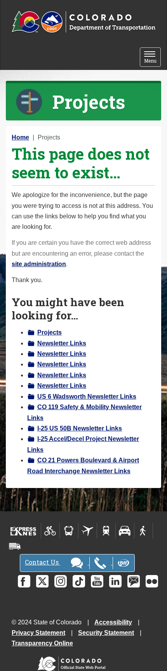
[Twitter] (42, 581)
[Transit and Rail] (68, 531)
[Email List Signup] (133, 581)
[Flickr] (152, 581)
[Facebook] (24, 581)
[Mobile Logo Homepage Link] (83, 22)
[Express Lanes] (23, 531)
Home (20, 137)
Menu (152, 58)
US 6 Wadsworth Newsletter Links (86, 396)
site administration (39, 264)
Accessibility (113, 622)
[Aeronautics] (87, 531)
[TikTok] (79, 581)
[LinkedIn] (115, 581)
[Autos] (124, 531)
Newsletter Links (61, 343)
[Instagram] (60, 581)
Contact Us (42, 562)
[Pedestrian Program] (143, 531)
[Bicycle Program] (50, 531)
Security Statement (106, 632)
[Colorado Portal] (73, 662)
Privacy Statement (38, 632)
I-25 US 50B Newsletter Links (79, 428)
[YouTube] (97, 581)
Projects (49, 332)
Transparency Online (42, 643)
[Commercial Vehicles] (14, 546)
